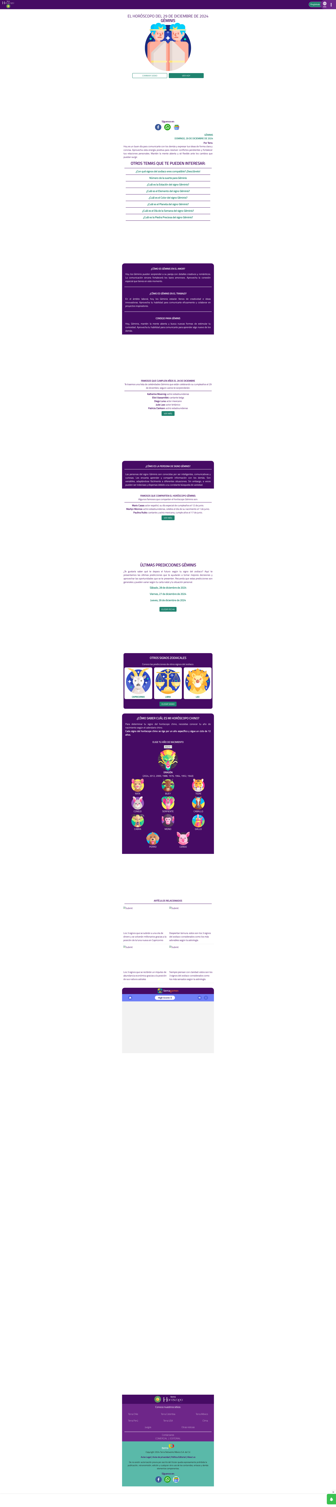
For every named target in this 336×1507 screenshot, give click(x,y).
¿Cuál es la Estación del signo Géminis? (168, 184)
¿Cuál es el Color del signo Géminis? (168, 198)
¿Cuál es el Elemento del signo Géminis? (168, 191)
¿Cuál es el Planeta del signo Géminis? (168, 204)
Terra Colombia (168, 1414)
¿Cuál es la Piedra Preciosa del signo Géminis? (168, 217)
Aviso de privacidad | (162, 1457)
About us (191, 1457)
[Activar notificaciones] (319, 1499)
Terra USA (168, 1420)
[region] (168, 99)
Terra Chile (133, 1414)
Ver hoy (186, 75)
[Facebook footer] (158, 1479)
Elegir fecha (168, 609)
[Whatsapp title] (167, 127)
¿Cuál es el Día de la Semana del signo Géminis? (168, 211)
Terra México (202, 1414)
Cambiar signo (149, 75)
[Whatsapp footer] (167, 1479)
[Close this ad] (333, 1492)
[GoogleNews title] (176, 127)
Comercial (161, 1438)
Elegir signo (168, 704)
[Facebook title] (158, 127)
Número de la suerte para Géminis (168, 178)
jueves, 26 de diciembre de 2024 (168, 600)
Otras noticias (188, 1427)
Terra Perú (133, 1420)
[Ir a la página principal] (9, 5)
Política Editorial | (179, 1457)
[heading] (168, 413)
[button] (33, 94)
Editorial (175, 1438)
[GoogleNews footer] (176, 1479)
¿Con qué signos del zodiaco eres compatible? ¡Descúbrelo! (168, 171)
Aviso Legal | (147, 1457)
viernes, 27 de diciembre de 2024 (168, 594)
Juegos (148, 1427)
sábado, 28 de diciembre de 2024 (168, 588)
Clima (205, 1420)
